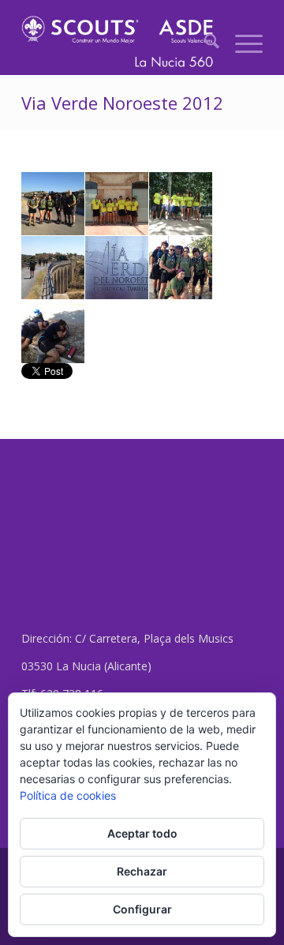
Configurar (142, 909)
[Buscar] (204, 43)
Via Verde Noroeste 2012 (122, 102)
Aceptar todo (142, 833)
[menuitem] (204, 43)
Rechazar (142, 871)
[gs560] (118, 43)
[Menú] (241, 43)
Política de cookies (68, 795)
